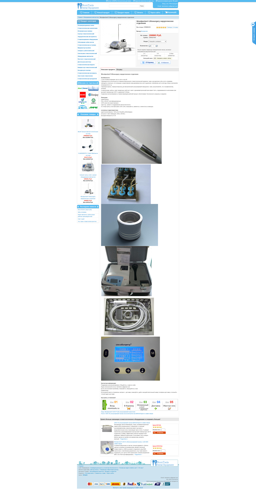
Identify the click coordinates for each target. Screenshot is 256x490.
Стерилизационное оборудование (88, 39)
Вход (164, 3)
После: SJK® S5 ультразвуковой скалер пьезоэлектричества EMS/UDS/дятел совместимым (127, 413)
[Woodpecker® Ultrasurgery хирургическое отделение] (88, 188)
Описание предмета (108, 69)
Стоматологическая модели (86, 64)
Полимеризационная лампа (86, 25)
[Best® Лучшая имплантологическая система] (88, 123)
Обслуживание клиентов (97, 471)
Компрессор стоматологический (87, 67)
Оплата (140, 12)
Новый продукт (103, 12)
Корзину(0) (172, 12)
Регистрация (173, 3)
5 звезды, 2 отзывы (172, 27)
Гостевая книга (89, 473)
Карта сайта (155, 12)
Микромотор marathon (84, 48)
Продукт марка (123, 12)
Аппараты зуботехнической (86, 50)
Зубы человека (82, 212)
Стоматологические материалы (87, 73)
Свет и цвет (81, 219)
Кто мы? (141, 468)
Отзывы (119, 69)
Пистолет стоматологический (86, 59)
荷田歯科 (85, 475)
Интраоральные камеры (85, 31)
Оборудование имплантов (90, 17)
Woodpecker (144, 31)
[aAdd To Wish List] (165, 62)
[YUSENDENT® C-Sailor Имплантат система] (88, 145)
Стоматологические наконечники (87, 28)
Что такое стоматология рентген (87, 221)
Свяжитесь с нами (100, 473)
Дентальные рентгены (84, 62)
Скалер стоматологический (86, 34)
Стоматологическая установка (87, 45)
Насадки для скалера (84, 70)
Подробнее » (124, 439)
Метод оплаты (94, 469)
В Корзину (160, 432)
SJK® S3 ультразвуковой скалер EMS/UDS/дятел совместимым (132, 422)
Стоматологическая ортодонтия (87, 78)
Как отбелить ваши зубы (85, 209)
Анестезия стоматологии (85, 76)
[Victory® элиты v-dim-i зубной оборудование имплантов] (88, 167)
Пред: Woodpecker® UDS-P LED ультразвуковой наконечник (118, 412)
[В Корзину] (148, 62)
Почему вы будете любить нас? (128, 468)
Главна (80, 17)
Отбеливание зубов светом (86, 42)
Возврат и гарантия (110, 471)
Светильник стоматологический (87, 53)
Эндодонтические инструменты (87, 36)
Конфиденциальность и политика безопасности (104, 468)
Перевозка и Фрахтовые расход (109, 469)
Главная (86, 12)
